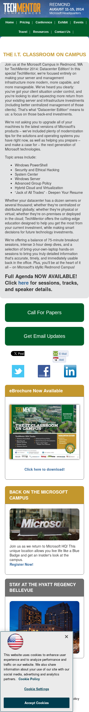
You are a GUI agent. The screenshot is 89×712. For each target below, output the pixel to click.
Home (9, 22)
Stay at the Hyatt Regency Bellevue (42, 587)
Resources (41, 32)
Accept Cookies (36, 702)
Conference (44, 22)
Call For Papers (44, 312)
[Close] (66, 636)
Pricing (25, 22)
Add (61, 359)
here (23, 282)
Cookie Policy (29, 678)
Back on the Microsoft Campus (38, 495)
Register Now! (21, 564)
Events (79, 22)
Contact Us (62, 32)
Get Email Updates (44, 336)
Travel (23, 32)
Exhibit (63, 22)
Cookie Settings (36, 688)
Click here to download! (44, 469)
